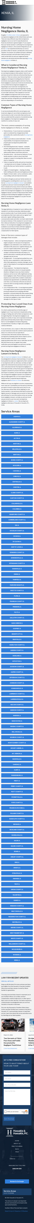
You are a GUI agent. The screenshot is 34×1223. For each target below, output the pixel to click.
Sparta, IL (17, 867)
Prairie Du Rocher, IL (17, 808)
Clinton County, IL (17, 498)
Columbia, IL (17, 509)
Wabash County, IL (17, 906)
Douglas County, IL (17, 530)
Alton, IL (17, 438)
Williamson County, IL (17, 944)
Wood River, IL (17, 949)
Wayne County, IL (17, 927)
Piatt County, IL (17, 791)
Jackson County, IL (17, 666)
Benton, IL (17, 454)
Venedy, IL (17, 900)
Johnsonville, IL (17, 688)
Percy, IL (17, 780)
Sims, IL (17, 862)
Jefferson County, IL (17, 677)
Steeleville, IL (17, 873)
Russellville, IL (17, 835)
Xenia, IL (17, 960)
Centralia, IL (17, 481)
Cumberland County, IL (17, 520)
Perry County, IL (17, 786)
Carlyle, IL (17, 476)
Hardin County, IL (17, 650)
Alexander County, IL (17, 422)
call (7, 48)
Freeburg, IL (17, 607)
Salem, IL (17, 840)
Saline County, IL (17, 846)
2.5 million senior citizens (13, 35)
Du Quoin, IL (17, 541)
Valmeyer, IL (17, 895)
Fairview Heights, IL (17, 585)
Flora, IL (17, 596)
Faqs (17, 1151)
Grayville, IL (17, 639)
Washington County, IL (17, 916)
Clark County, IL (17, 492)
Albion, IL (17, 416)
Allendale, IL (17, 427)
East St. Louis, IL (17, 547)
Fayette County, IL (17, 590)
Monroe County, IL (17, 737)
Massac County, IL (17, 726)
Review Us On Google (17, 1181)
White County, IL (17, 938)
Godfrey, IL (17, 628)
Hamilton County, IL (17, 645)
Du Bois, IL (17, 536)
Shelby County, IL (17, 857)
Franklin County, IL (17, 601)
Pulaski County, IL (17, 813)
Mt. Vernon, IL (17, 753)
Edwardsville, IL (17, 558)
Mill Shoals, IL (17, 732)
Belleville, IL (17, 449)
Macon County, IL (17, 704)
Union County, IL (17, 889)
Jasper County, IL (17, 672)
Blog (17, 1149)
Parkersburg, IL (17, 775)
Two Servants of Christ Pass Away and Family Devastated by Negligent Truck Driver (13, 1035)
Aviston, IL (17, 443)
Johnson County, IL (17, 683)
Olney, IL (17, 770)
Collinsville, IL (17, 503)
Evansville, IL (17, 568)
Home (17, 1140)
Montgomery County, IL (17, 742)
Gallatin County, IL (17, 617)
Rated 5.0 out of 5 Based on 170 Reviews (16, 1211)
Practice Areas (17, 1146)
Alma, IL (17, 433)
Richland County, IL (17, 829)
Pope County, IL (17, 802)
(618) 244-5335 (17, 1168)
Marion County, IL (17, 710)
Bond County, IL (17, 460)
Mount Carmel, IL (17, 748)
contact (16, 401)
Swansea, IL (17, 878)
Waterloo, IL (17, 922)
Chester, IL (17, 487)
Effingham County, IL (17, 563)
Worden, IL (17, 954)
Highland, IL (17, 655)
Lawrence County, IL (17, 694)
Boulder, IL (17, 465)
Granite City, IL (17, 634)
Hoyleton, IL (17, 661)
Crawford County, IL (17, 514)
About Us (17, 1143)
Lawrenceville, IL (17, 699)
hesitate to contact (16, 380)
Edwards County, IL (17, 552)
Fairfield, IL (17, 579)
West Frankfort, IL (17, 933)
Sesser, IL (17, 851)
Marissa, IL (17, 715)
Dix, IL (17, 525)
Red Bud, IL (17, 824)
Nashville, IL (17, 759)
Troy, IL (17, 884)
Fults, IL (17, 612)
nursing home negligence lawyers (15, 183)
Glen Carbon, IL (17, 623)
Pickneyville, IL (17, 797)
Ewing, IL (17, 574)
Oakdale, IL (17, 764)
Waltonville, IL (17, 911)
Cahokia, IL (17, 471)
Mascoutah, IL (17, 721)
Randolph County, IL (17, 819)
